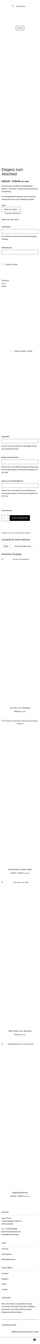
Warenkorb (31, 1339)
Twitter (4, 1284)
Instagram (5, 1279)
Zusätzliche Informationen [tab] (16, 533)
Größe (4, 205)
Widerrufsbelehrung (8, 1259)
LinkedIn (4, 1289)
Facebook (5, 1273)
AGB (36, 1332)
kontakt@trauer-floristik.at (10, 1234)
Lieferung (5, 1249)
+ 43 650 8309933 (11, 1229)
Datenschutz (28, 1332)
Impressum (16, 1332)
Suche (20, 1340)
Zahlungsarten (7, 1254)
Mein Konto (6, 1340)
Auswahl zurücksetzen (13, 213)
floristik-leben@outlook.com (11, 1232)
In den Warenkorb (20, 518)
